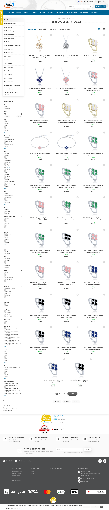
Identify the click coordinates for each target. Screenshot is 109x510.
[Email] (84, 2)
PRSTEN (8, 314)
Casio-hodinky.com (56, 469)
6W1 (7, 371)
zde (19, 508)
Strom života (9, 160)
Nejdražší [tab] (53, 29)
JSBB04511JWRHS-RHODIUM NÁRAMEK (13, 338)
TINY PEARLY (9, 297)
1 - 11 (7, 225)
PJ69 (7, 369)
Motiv (5, 151)
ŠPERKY (51, 13)
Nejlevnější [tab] (42, 29)
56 (6, 355)
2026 (7, 304)
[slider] (5, 114)
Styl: (5, 256)
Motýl (7, 165)
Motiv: (6, 232)
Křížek (7, 157)
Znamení (8, 171)
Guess (7, 123)
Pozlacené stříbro (10, 139)
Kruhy (7, 153)
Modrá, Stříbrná (9, 275)
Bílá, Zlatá (8, 281)
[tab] (99, 29)
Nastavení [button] (86, 506)
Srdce (7, 155)
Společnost (35, 469)
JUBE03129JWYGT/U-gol (12, 383)
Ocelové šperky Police (10, 89)
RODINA (6, 286)
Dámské (8, 250)
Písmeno (8, 169)
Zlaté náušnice (8, 67)
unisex (7, 209)
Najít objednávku (16, 480)
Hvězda (8, 176)
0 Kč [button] (100, 6)
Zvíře (7, 172)
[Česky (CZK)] (79, 2)
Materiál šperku (8, 136)
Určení (6, 207)
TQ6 (7, 374)
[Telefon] (4, 461)
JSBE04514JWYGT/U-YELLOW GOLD (13, 391)
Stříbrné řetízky (8, 27)
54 (6, 353)
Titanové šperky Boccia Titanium (11, 93)
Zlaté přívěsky (8, 71)
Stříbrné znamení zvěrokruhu (12, 45)
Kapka (7, 237)
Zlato (7, 143)
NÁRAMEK (8, 312)
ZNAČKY (18, 12)
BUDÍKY (42, 12)
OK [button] (101, 506)
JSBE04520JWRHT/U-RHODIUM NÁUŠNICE (13, 344)
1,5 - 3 (7, 223)
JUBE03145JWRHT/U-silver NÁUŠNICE (12, 332)
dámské (8, 211)
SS (6, 323)
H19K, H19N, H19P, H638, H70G (13, 367)
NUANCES (8, 293)
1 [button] (57, 394)
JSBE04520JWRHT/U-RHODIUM (13, 393)
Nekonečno (8, 162)
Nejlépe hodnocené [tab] (65, 29)
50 (6, 360)
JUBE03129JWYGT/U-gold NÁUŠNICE (12, 328)
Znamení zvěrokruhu (10, 184)
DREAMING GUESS (10, 288)
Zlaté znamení (8, 78)
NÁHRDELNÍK (9, 316)
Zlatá (7, 272)
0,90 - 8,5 (8, 220)
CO (7, 321)
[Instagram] (104, 461)
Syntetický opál (9, 195)
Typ (5, 105)
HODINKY (26, 12)
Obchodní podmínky (17, 471)
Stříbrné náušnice (9, 34)
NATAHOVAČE (84, 12)
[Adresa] (79, 472)
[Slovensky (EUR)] (82, 2)
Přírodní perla (9, 199)
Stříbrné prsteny (9, 49)
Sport (7, 179)
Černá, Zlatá (9, 279)
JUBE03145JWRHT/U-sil (11, 385)
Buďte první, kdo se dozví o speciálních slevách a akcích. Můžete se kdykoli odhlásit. (38, 452)
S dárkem (8, 108)
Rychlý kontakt (8, 410)
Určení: (6, 248)
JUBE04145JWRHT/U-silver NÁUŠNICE (12, 335)
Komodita (7, 319)
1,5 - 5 (7, 221)
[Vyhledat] (91, 6)
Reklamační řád (16, 475)
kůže (7, 146)
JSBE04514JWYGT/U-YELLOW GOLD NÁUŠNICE (13, 341)
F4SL (7, 373)
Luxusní (8, 262)
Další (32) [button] (71, 394)
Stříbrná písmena (9, 42)
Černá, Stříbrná (9, 277)
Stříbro (7, 137)
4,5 (6, 227)
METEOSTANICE (72, 12)
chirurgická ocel (9, 144)
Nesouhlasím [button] (95, 506)
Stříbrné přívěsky (9, 38)
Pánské (8, 253)
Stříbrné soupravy (9, 52)
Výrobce (6, 120)
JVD (7, 125)
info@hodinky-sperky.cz (10, 408)
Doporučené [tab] (32, 29)
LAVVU (7, 130)
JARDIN (8, 295)
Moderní (8, 263)
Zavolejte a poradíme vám (70, 437)
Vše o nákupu (16, 469)
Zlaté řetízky (7, 60)
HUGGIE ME (8, 290)
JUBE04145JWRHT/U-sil (11, 387)
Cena (5, 111)
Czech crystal (9, 197)
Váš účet (101, 2)
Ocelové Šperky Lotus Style (12, 85)
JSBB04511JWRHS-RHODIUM (13, 388)
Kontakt (33, 473)
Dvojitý (7, 267)
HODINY (34, 12)
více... (5, 132)
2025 (7, 305)
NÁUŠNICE (8, 310)
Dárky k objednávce (41, 437)
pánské (7, 213)
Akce (7, 106)
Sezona (6, 302)
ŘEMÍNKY (94, 12)
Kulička (7, 239)
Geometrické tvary (10, 181)
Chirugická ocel (9, 141)
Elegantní (8, 178)
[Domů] (9, 5)
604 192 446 (7, 405)
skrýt (5, 188)
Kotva (7, 241)
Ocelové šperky (8, 81)
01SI (7, 376)
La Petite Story (9, 127)
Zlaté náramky (8, 63)
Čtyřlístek (8, 167)
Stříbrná (8, 274)
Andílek (8, 158)
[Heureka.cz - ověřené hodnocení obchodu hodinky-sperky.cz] (54, 419)
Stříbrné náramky (9, 31)
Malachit (8, 202)
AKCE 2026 (11, 12)
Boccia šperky (9, 121)
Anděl (7, 186)
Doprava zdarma (94, 437)
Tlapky (7, 164)
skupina (6, 309)
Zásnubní (8, 265)
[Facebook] (100, 461)
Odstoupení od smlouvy (18, 478)
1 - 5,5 (7, 218)
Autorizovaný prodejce (16, 437)
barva (5, 270)
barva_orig (7, 366)
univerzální (8, 351)
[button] (104, 6)
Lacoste (8, 128)
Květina (7, 174)
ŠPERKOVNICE (60, 12)
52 (6, 358)
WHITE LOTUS (9, 291)
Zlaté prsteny (8, 74)
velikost (6, 350)
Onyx (7, 200)
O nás (32, 471)
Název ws (7, 326)
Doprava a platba (16, 473)
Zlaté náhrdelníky (9, 56)
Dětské (7, 251)
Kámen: (6, 192)
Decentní (8, 258)
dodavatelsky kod (9, 381)
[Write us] (79, 481)
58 (6, 357)
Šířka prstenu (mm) (9, 216)
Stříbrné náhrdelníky (10, 23)
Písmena (8, 183)
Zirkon (7, 193)
